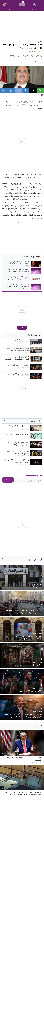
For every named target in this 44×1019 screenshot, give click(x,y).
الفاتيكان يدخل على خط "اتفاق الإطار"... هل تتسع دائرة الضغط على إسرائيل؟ (16, 358)
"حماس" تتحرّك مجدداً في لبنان (18, 365)
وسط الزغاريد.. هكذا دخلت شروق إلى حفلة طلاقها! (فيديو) (16, 461)
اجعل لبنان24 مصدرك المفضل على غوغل (24, 55)
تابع (22, 327)
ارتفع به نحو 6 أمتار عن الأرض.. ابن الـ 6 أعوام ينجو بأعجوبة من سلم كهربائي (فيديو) (22, 793)
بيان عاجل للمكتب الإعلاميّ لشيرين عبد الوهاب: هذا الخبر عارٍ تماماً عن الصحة (18, 264)
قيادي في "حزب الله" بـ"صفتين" (18, 374)
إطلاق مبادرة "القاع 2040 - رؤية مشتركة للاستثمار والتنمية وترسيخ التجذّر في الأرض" (17, 349)
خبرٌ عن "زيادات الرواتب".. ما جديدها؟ (16, 434)
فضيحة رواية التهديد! (21, 340)
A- (40, 62)
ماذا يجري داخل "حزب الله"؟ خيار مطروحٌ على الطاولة (18, 452)
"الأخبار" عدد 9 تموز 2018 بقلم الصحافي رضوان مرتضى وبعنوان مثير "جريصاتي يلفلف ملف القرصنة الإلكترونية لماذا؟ (22, 177)
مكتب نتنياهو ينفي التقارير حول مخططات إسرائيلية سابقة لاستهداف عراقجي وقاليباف (17, 287)
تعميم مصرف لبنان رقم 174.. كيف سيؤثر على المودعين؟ (17, 443)
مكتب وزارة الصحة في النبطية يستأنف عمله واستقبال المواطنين (18, 278)
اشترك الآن (11, 9)
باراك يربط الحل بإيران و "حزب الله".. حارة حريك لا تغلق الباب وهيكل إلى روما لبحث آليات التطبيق (22, 715)
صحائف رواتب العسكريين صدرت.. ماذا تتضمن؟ (16, 427)
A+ (36, 62)
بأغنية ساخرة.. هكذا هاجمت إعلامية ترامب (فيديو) (23, 759)
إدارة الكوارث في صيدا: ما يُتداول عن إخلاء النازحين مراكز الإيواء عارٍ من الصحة (17, 271)
